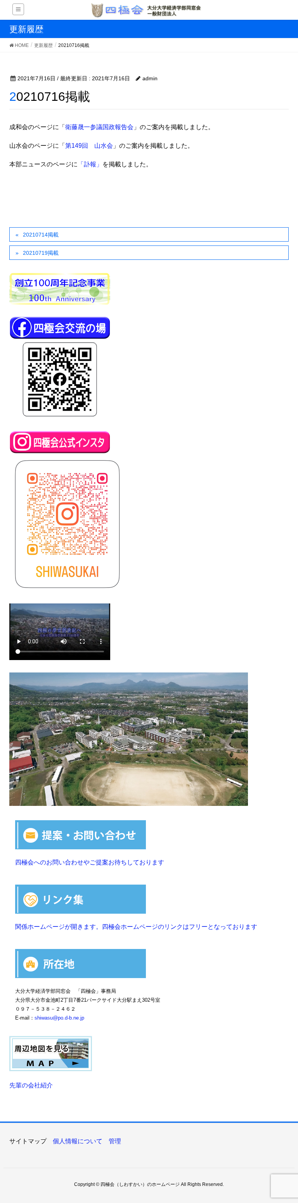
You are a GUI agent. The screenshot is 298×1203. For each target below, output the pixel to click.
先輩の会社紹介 (31, 1085)
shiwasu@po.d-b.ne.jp (59, 1018)
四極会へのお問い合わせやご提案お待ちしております (89, 862)
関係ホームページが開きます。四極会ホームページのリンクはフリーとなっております (136, 926)
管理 (115, 1141)
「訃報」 (90, 164)
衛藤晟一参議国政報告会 (99, 127)
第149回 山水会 (89, 145)
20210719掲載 (41, 253)
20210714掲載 (41, 235)
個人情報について (77, 1141)
